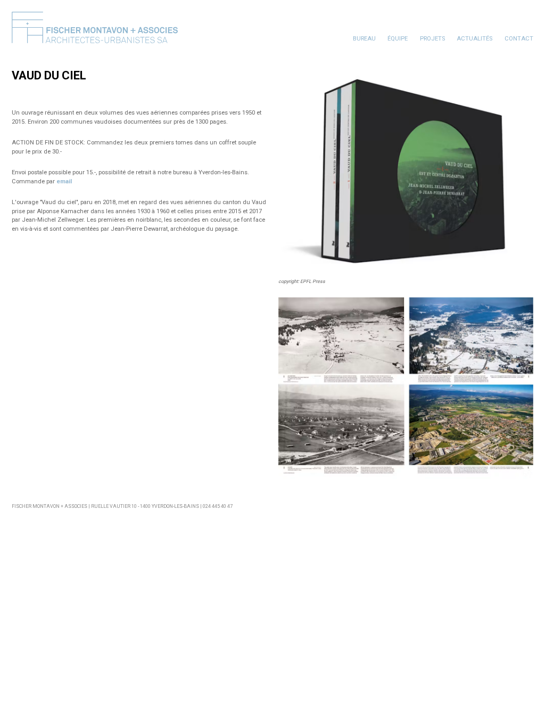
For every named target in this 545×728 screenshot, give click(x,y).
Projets (432, 38)
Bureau (364, 38)
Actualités (474, 38)
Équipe (397, 38)
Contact (519, 38)
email (64, 181)
